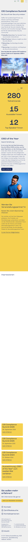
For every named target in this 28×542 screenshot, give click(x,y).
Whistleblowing (13, 537)
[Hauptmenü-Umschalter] (26, 1)
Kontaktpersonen (11, 514)
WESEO (9, 539)
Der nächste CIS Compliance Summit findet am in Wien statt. (13, 53)
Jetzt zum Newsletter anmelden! (12, 500)
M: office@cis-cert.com (20, 527)
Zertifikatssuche (11, 510)
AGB (20, 536)
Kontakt (7, 507)
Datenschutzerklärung (11, 536)
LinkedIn (6, 531)
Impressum (4, 537)
